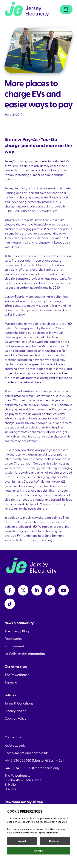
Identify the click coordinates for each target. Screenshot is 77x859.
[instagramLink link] (50, 590)
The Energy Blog (16, 631)
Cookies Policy (15, 718)
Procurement (14, 646)
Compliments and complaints (26, 753)
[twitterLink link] (23, 590)
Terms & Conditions (18, 703)
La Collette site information (24, 653)
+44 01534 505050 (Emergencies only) (32, 768)
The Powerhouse (16, 674)
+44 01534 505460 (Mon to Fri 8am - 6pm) (35, 760)
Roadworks (13, 638)
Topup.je (10, 682)
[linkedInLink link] (36, 590)
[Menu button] (66, 9)
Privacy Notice (15, 710)
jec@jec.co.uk (14, 745)
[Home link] (26, 9)
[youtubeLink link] (63, 590)
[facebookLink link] (9, 590)
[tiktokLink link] (9, 604)
